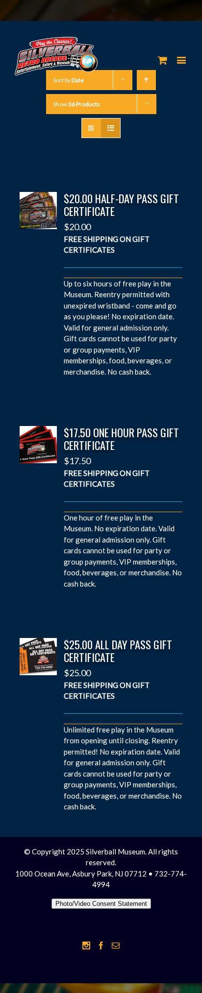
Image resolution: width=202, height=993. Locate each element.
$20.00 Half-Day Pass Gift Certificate (121, 204)
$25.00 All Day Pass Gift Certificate (118, 650)
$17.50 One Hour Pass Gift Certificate (121, 438)
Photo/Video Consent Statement (101, 903)
